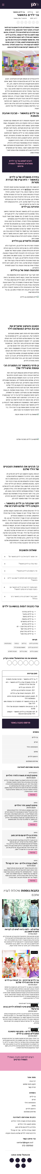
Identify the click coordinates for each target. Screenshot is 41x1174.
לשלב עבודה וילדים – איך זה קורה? (23, 1130)
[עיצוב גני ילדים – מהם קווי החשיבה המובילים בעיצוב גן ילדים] (33, 1028)
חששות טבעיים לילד (19, 647)
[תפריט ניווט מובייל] (3, 5)
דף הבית (33, 1081)
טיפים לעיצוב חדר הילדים (27, 1124)
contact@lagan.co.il (25, 1142)
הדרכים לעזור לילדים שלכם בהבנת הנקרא (21, 1133)
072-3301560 (27, 1146)
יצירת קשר (32, 1087)
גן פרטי (17, 643)
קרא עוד (32, 795)
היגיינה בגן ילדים (33, 647)
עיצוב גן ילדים (34, 651)
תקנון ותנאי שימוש (29, 1084)
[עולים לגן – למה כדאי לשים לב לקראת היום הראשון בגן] (20, 913)
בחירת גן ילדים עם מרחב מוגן (25, 1127)
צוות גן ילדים (23, 651)
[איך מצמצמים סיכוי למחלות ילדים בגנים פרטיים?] (29, 1003)
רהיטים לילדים (33, 773)
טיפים (35, 803)
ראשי (37, 12)
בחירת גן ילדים (34, 643)
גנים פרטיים (8, 643)
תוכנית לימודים (12, 651)
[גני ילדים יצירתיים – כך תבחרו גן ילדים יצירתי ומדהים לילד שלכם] (20, 964)
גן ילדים (28, 189)
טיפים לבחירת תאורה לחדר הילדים (23, 1121)
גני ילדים (30, 12)
